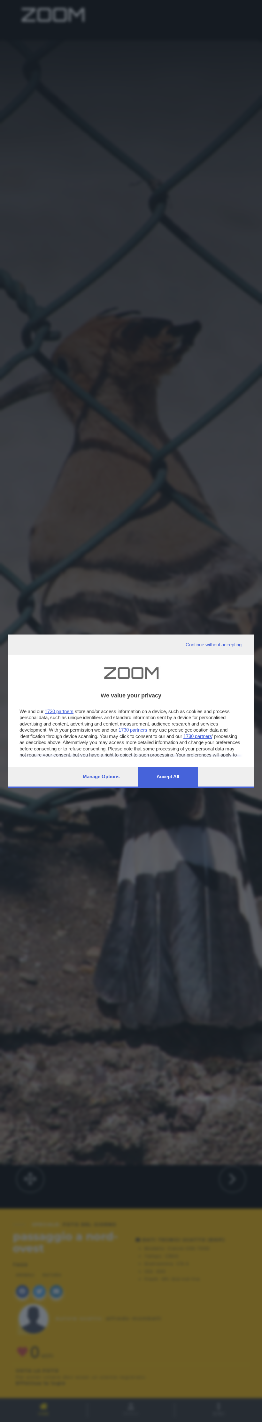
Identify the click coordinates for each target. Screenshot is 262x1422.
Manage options (101, 776)
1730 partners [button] (59, 711)
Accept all (168, 776)
